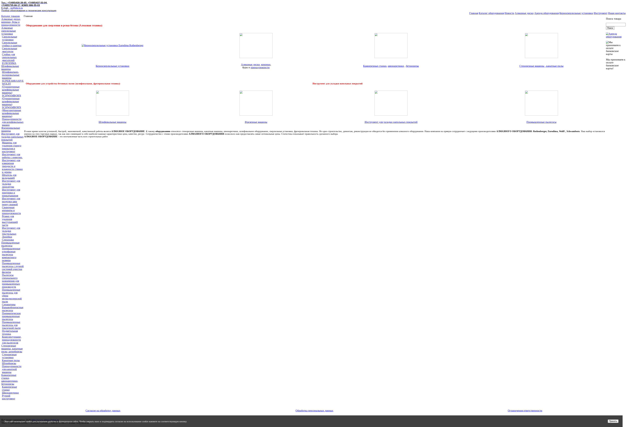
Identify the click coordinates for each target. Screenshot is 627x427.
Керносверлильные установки (576, 13)
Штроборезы (9, 363)
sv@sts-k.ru (16, 8)
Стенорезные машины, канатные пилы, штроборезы (12, 348)
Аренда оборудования (546, 13)
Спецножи (8, 239)
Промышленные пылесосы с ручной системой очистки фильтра (13, 267)
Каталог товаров (10, 16)
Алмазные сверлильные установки (8, 30)
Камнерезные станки (9, 388)
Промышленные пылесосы (10, 244)
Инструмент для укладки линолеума (11, 183)
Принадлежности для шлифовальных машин (13, 122)
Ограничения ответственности (525, 410)
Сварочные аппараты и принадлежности (11, 210)
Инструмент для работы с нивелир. (12, 156)
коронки (265, 64)
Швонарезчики (10, 392)
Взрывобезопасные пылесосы (12, 309)
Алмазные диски (524, 13)
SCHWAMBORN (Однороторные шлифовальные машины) (11, 100)
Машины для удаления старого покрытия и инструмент (11, 147)
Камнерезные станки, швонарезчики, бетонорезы (9, 379)
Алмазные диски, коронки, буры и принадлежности (11, 22)
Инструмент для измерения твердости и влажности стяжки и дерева (12, 166)
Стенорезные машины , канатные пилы (541, 66)
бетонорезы (412, 66)
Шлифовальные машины (10, 67)
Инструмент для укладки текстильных (11, 231)
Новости (509, 13)
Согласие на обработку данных (103, 410)
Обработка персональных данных (314, 410)
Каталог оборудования (491, 13)
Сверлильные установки (9, 38)
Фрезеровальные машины (10, 129)
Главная (473, 13)
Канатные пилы (11, 360)
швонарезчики (396, 66)
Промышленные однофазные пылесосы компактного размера (11, 254)
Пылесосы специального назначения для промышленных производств (11, 281)
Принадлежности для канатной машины (11, 369)
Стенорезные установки (9, 356)
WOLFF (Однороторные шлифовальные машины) (11, 88)
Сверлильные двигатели (9, 50)
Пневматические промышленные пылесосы (11, 316)
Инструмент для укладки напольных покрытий (12, 136)
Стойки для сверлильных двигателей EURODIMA (9, 59)
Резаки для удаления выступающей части (10, 220)
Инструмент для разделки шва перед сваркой (11, 201)
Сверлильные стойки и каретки (11, 44)
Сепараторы (9, 304)
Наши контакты (617, 13)
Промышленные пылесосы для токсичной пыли (11, 325)
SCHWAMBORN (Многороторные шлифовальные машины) (11, 112)
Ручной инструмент (8, 397)
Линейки (7, 236)
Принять (613, 421)
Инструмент (600, 13)
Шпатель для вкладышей (9, 176)
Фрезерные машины (256, 122)
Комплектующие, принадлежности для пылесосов (11, 339)
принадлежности (260, 67)
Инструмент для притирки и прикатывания (11, 192)
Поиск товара (613, 18)
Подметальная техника (10, 332)
